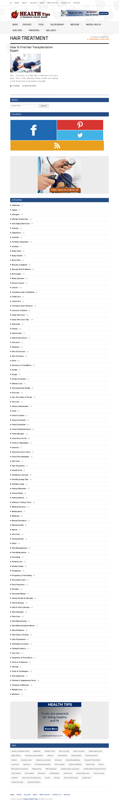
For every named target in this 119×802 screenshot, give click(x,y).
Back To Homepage (101, 37)
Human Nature (18, 498)
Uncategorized (18, 676)
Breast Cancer (18, 283)
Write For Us (52, 3)
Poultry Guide (17, 566)
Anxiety (15, 228)
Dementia (16, 324)
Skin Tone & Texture (20, 635)
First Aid (15, 402)
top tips (56, 778)
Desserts (16, 342)
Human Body (17, 493)
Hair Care (16, 461)
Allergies (16, 214)
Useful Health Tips (30, 799)
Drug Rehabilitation (73, 760)
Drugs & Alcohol (19, 379)
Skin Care (17, 30)
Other (14, 543)
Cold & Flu (16, 301)
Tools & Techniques (20, 671)
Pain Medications (19, 553)
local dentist (16, 773)
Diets (14, 361)
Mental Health (93, 24)
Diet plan (58, 760)
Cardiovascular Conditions (23, 292)
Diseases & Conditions (21, 365)
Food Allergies (18, 434)
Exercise (15, 393)
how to (101, 764)
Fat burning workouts (42, 764)
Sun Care (16, 653)
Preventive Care (19, 580)
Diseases (27, 24)
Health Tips (90, 764)
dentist (14, 760)
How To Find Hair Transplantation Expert (31, 49)
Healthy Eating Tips (20, 479)
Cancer (15, 288)
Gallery (33, 3)
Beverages (16, 274)
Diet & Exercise (18, 352)
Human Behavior (19, 489)
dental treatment (91, 755)
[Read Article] (28, 56)
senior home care (83, 773)
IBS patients (37, 769)
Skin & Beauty (18, 603)
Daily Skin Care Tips (20, 320)
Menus (15, 530)
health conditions (75, 764)
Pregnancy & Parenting (22, 575)
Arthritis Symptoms (20, 242)
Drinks (15, 370)
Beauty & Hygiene (19, 265)
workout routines (34, 782)
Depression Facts (19, 338)
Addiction (16, 205)
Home (16, 3)
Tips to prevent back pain (31, 778)
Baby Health (17, 256)
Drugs (14, 374)
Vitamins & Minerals (20, 685)
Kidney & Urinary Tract (21, 502)
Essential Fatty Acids (92, 760)
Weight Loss (17, 690)
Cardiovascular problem (34, 755)
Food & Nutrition (19, 425)
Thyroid (15, 667)
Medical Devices (19, 507)
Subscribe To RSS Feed (99, 39)
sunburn (15, 778)
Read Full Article (30, 86)
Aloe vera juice (79, 751)
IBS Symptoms (51, 769)
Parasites (41, 773)
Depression (17, 333)
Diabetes (15, 347)
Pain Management (19, 548)
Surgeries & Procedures (22, 658)
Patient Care (17, 562)
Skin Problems (18, 630)
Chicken (50, 755)
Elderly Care (17, 384)
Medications (17, 511)
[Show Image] (21, 56)
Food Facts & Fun (19, 438)
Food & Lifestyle (19, 420)
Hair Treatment (18, 466)
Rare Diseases (18, 585)
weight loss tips (17, 782)
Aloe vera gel (64, 751)
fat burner (27, 764)
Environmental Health (21, 388)
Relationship (57, 24)
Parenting (34, 30)
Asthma (15, 247)
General (15, 448)
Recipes (15, 589)
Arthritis (15, 237)
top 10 (47, 778)
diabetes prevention (43, 760)
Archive (76, 3)
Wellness (51, 30)
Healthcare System (20, 475)
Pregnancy (16, 571)
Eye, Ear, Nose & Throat (22, 397)
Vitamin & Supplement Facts (24, 680)
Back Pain (16, 260)
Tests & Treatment (19, 662)
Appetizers (16, 233)
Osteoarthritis (18, 539)
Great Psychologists (20, 457)
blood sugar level (95, 751)
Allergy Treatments (20, 219)
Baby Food (16, 251)
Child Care (16, 297)
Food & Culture (18, 415)
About (24, 3)
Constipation (62, 755)
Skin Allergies (18, 612)
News (42, 3)
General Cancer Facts (21, 452)
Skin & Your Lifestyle (21, 607)
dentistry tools (26, 760)
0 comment (16, 86)
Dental (14, 329)
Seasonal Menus (19, 594)
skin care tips (99, 773)
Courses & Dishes (19, 310)
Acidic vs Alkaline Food (20, 751)
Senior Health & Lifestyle (22, 598)
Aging (14, 210)
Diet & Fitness (18, 356)
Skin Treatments (19, 639)
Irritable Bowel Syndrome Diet (95, 769)
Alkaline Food (50, 751)
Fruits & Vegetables (20, 443)
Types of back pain (71, 778)
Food (41, 24)
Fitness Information (20, 406)
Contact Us (66, 3)
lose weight (29, 773)
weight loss (86, 778)
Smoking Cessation (20, 644)
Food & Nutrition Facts (21, 429)
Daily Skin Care (18, 315)
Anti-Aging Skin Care (21, 224)
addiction (37, 751)
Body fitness (16, 755)
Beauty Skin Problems (21, 269)
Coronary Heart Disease (22, 306)
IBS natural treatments (20, 769)
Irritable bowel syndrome (70, 769)
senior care (68, 773)
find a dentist (59, 764)
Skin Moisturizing (19, 621)
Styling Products (19, 649)
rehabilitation (54, 773)
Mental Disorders (19, 521)
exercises (15, 764)
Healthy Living (18, 484)
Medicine (75, 24)
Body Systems (18, 278)
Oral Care (16, 534)
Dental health (76, 755)
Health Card (17, 470)
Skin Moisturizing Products (23, 626)
